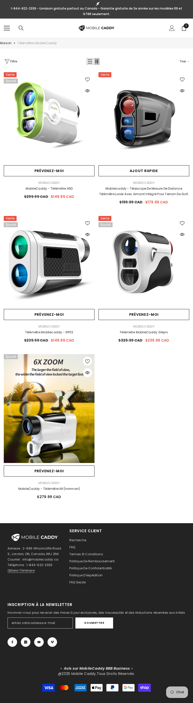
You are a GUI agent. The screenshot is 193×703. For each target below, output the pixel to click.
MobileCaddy (49, 183)
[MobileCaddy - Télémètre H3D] (49, 117)
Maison (6, 43)
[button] (90, 61)
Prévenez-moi (49, 170)
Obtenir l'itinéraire (21, 570)
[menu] (7, 28)
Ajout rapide (144, 170)
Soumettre (94, 623)
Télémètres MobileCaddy (37, 43)
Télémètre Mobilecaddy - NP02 (49, 332)
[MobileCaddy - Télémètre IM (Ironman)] (49, 408)
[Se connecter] (172, 28)
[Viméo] (52, 642)
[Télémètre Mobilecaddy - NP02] (49, 261)
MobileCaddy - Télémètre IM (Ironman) (49, 489)
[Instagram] (25, 642)
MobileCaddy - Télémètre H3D (49, 188)
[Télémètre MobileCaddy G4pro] (144, 261)
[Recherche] (21, 28)
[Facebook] (12, 642)
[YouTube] (39, 642)
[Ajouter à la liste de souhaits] (87, 79)
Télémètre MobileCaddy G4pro (144, 332)
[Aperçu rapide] (87, 90)
